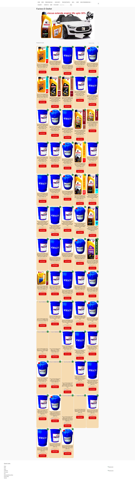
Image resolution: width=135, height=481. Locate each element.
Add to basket (55, 69)
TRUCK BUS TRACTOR (66, 2)
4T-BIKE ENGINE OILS (48, 2)
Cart (5, 473)
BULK (73, 2)
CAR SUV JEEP (57, 2)
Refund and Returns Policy (8, 474)
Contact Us (46, 4)
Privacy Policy (6, 476)
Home (39, 2)
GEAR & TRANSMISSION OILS (85, 2)
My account (56, 4)
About (77, 2)
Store (42, 2)
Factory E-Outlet (44, 8)
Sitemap (5, 477)
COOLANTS (40, 4)
